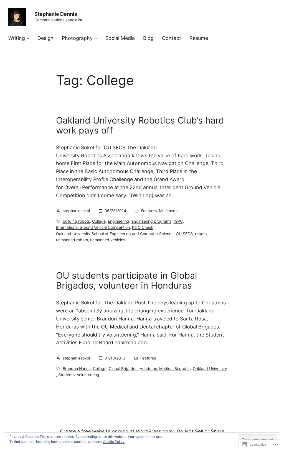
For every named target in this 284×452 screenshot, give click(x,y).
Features (149, 210)
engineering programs (151, 221)
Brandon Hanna (77, 368)
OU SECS (184, 233)
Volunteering (88, 374)
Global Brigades (123, 368)
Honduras (148, 368)
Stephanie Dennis (55, 14)
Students (66, 374)
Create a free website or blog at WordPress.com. (117, 431)
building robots (76, 221)
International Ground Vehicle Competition (93, 227)
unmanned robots (72, 239)
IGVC (178, 221)
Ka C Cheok (142, 227)
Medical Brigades (175, 368)
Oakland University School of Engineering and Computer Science (115, 233)
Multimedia (169, 210)
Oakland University (210, 368)
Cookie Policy (114, 442)
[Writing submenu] (27, 38)
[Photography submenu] (95, 38)
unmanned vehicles (107, 239)
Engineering (118, 221)
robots (201, 233)
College (99, 221)
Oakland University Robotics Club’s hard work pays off (140, 125)
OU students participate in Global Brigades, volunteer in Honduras (126, 281)
